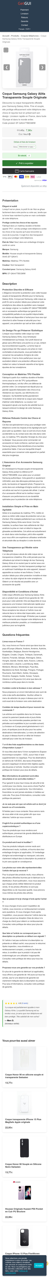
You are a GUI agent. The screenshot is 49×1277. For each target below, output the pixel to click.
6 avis (24, 1003)
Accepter (39, 1265)
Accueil (5, 35)
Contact (24, 25)
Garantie (24, 21)
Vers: (15, 146)
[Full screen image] (6, 50)
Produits (15, 35)
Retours (24, 17)
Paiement (24, 9)
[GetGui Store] (24, 4)
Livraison (24, 13)
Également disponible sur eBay (34, 186)
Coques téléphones (30, 35)
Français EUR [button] (24, 29)
